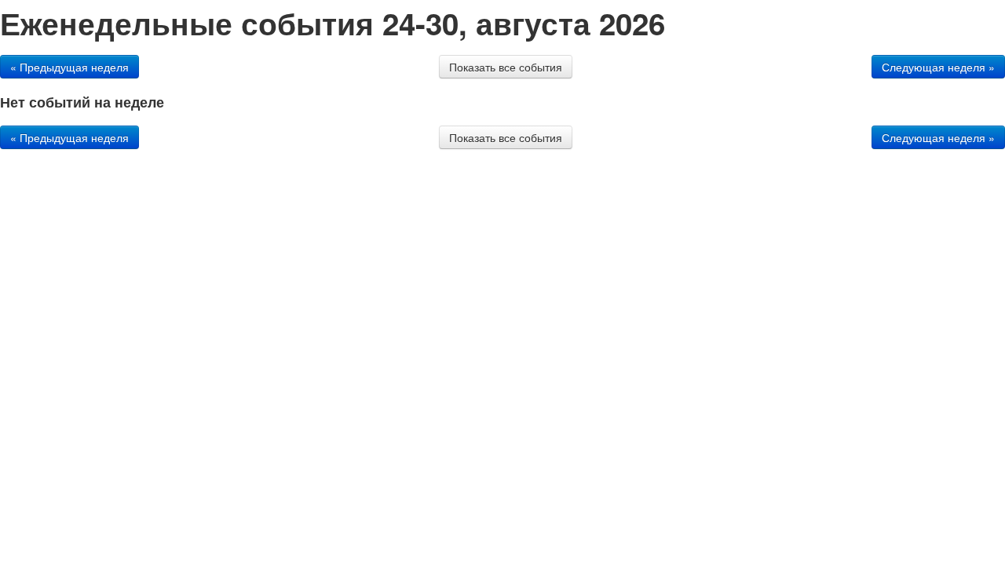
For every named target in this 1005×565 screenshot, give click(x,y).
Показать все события (505, 67)
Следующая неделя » (938, 67)
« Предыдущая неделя (69, 67)
